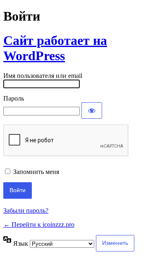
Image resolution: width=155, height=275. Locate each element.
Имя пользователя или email (42, 75)
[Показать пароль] (91, 110)
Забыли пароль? (25, 210)
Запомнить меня (36, 171)
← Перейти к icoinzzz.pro (38, 224)
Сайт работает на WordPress (55, 48)
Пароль (13, 98)
